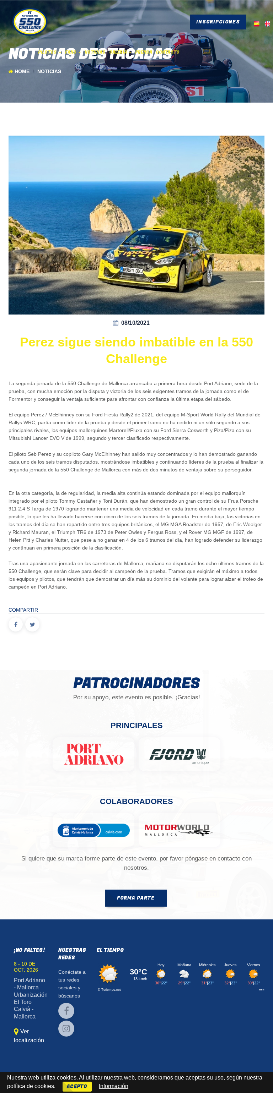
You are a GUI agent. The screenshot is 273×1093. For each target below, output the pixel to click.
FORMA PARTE (136, 898)
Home (22, 71)
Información (113, 1086)
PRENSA (143, 52)
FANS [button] (71, 52)
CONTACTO (168, 52)
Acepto (77, 1086)
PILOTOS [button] (48, 52)
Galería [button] (118, 52)
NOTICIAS (95, 52)
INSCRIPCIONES (218, 22)
